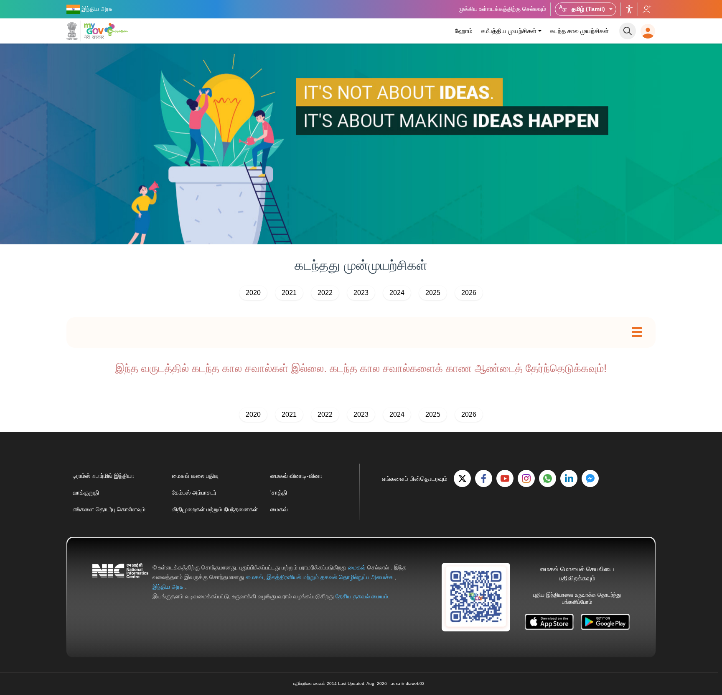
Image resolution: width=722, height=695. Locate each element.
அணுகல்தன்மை (629, 9)
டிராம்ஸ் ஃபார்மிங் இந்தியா (103, 475)
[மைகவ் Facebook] (483, 478)
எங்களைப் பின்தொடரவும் (647, 9)
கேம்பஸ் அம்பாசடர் (194, 492)
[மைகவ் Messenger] (590, 478)
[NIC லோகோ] (120, 582)
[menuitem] (464, 31)
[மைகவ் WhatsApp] (547, 478)
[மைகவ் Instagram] (526, 478)
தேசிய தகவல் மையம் (362, 596)
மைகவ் (279, 509)
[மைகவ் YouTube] (505, 478)
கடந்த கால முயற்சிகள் (579, 30)
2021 (289, 292)
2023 (361, 292)
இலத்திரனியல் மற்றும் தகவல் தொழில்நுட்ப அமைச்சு (330, 577)
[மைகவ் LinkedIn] (568, 478)
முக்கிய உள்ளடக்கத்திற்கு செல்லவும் (502, 8)
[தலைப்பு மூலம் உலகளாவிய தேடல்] (627, 31)
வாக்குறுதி (86, 492)
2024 (396, 292)
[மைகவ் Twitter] (462, 478)
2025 (432, 292)
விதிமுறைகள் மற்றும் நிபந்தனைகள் (215, 509)
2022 (325, 292)
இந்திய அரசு (169, 586)
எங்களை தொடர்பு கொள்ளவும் (109, 509)
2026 (468, 292)
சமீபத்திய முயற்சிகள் (508, 30)
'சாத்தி (278, 492)
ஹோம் (464, 30)
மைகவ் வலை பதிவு (195, 475)
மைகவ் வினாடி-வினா (296, 475)
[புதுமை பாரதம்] (117, 29)
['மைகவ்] (85, 31)
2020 (253, 292)
